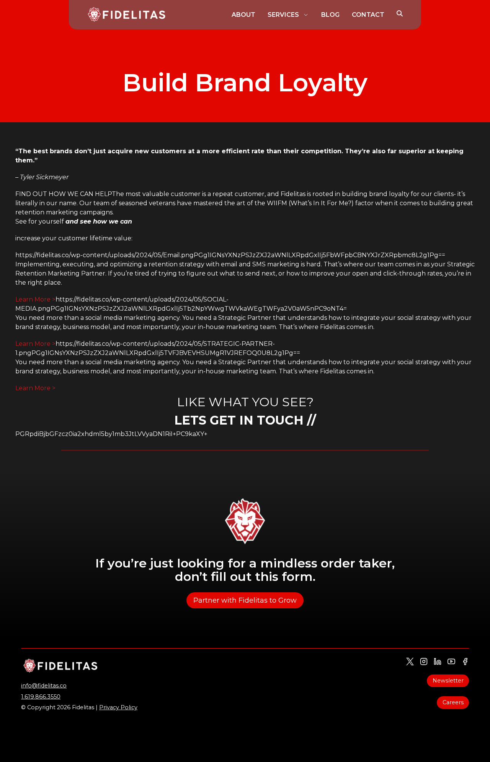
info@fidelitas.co (44, 685)
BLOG (330, 14)
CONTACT (368, 14)
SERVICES (283, 14)
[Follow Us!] (410, 661)
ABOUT (243, 14)
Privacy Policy (118, 707)
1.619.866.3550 (40, 696)
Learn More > (35, 299)
